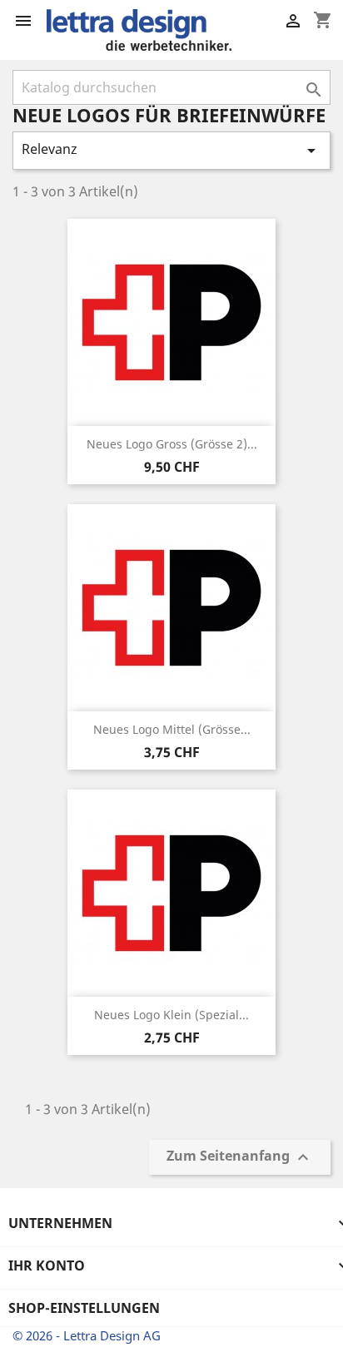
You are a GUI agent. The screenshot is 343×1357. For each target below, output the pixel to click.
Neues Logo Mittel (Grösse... (172, 729)
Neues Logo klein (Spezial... (171, 1015)
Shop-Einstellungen (84, 1308)
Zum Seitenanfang (240, 1157)
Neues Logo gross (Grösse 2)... (172, 444)
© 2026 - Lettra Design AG (86, 1335)
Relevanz (171, 150)
